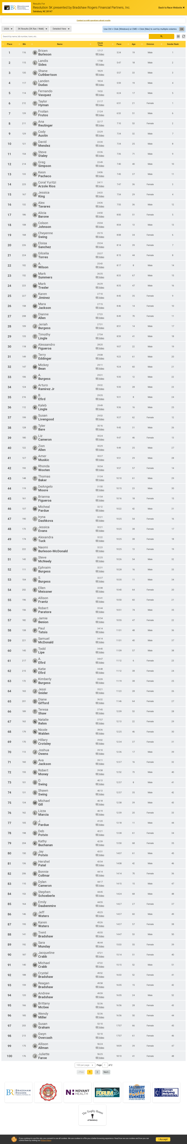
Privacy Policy (46, 1140)
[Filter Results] (178, 36)
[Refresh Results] (184, 36)
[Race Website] (17, 7)
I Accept (163, 1139)
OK (181, 29)
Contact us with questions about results (93, 20)
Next (105, 1072)
